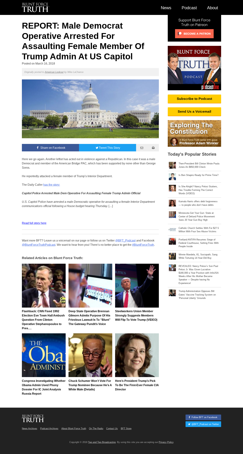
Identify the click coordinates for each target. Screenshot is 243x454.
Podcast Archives (49, 428)
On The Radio (96, 428)
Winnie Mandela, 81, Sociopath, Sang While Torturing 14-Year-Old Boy (198, 256)
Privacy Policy (166, 442)
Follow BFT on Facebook (204, 417)
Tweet (109, 147)
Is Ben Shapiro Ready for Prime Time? (198, 175)
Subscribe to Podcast (194, 99)
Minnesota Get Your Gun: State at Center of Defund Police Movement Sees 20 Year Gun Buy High (197, 216)
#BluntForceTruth (143, 244)
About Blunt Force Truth (73, 428)
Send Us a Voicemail (194, 111)
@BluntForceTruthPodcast (38, 244)
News (166, 7)
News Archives (29, 428)
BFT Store (126, 428)
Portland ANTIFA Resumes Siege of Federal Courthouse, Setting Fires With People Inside (199, 243)
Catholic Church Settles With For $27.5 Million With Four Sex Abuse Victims (199, 230)
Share (52, 147)
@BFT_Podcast (125, 240)
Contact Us (112, 428)
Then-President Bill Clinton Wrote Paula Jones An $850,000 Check (199, 165)
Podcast (189, 7)
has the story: (51, 184)
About (212, 7)
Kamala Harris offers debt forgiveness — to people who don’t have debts (198, 203)
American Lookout (54, 72)
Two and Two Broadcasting (102, 442)
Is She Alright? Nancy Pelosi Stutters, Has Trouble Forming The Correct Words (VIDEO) (198, 190)
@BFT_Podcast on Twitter (205, 424)
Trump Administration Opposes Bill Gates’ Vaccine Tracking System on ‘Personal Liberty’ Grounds (197, 294)
